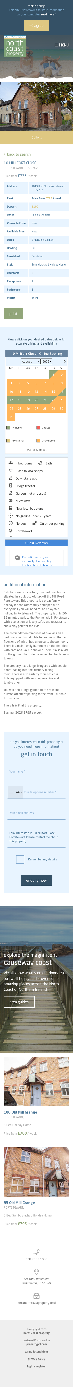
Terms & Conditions (36, 1351)
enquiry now (36, 880)
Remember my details (42, 859)
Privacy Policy (36, 1359)
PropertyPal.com (36, 1344)
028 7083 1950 (36, 1259)
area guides (19, 1001)
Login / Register (36, 1366)
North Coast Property (36, 1333)
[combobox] (15, 792)
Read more (48, 14)
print (13, 313)
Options (36, 137)
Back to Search (19, 154)
